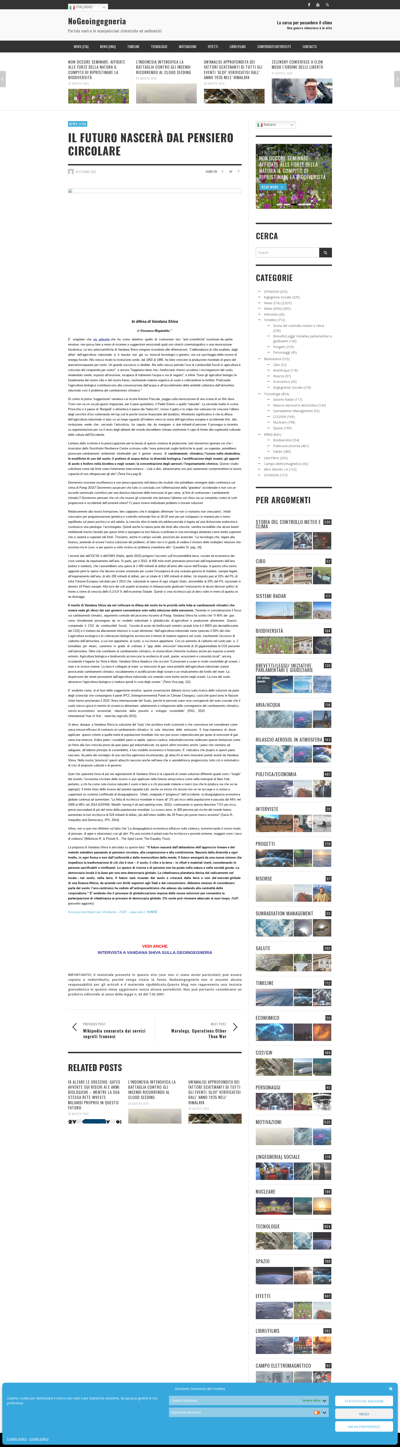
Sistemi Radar (283, 399)
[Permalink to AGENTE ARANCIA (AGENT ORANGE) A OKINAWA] (274, 962)
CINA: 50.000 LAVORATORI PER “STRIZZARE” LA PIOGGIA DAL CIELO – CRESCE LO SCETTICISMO (302, 67)
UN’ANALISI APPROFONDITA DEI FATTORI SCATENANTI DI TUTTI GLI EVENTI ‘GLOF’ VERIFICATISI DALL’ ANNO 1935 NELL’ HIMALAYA (165, 69)
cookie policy (39, 1439)
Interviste (271, 314)
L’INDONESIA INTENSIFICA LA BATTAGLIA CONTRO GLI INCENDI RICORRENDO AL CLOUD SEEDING (95, 67)
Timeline (270, 320)
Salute (277, 451)
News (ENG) (273, 308)
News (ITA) (77, 123)
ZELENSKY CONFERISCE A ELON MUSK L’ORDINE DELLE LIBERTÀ (229, 64)
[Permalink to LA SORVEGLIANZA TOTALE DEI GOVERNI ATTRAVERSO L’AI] (303, 1171)
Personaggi (281, 352)
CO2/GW (279, 416)
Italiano (84, 7)
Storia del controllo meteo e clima (298, 325)
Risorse (278, 376)
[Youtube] (317, 4)
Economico (281, 381)
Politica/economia (286, 446)
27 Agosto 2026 (214, 73)
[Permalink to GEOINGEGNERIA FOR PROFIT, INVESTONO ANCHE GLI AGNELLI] (322, 1032)
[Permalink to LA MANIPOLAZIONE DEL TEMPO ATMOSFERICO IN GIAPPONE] (322, 540)
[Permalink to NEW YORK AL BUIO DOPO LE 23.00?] (303, 1032)
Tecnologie (272, 394)
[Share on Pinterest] (238, 171)
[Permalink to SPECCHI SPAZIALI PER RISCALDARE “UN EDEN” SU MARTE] (303, 1275)
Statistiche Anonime (364, 1401)
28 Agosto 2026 (146, 83)
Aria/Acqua (281, 370)
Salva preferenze (364, 1426)
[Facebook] (309, 4)
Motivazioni (272, 359)
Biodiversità (282, 440)
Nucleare (280, 422)
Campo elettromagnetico (283, 464)
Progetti (279, 347)
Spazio (278, 428)
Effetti (268, 434)
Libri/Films (271, 458)
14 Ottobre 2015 (85, 171)
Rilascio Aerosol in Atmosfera (295, 405)
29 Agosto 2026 (78, 78)
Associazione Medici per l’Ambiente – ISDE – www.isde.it (106, 912)
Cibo (276, 364)
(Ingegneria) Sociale (288, 387)
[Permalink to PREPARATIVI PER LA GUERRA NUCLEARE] (274, 1206)
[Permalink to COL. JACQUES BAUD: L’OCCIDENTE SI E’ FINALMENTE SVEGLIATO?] (303, 823)
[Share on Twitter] (230, 171)
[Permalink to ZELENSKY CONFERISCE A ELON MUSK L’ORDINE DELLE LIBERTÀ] (234, 90)
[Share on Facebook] (222, 171)
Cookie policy (17, 1439)
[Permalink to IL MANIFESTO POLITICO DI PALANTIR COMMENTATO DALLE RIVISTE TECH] (322, 1171)
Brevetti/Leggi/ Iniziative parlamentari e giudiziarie (284, 667)
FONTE (152, 912)
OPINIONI (271, 291)
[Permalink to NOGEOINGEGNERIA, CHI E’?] (274, 823)
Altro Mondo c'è (276, 469)
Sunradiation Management (293, 411)
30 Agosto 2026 (78, 1114)
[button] (390, 1388)
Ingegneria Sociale (277, 297)
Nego (364, 1413)
